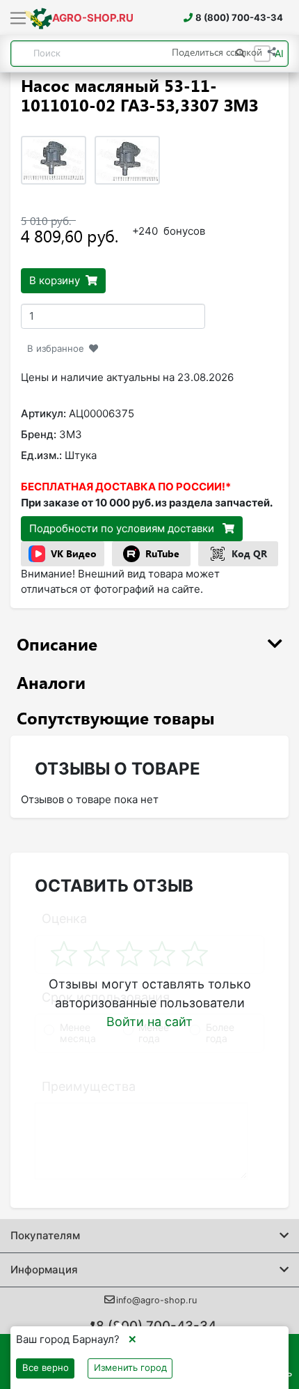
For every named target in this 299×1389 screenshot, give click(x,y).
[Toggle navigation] (18, 19)
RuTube (162, 553)
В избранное (55, 348)
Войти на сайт (149, 1021)
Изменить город (130, 1367)
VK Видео (74, 553)
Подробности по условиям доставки (123, 528)
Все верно (45, 1367)
